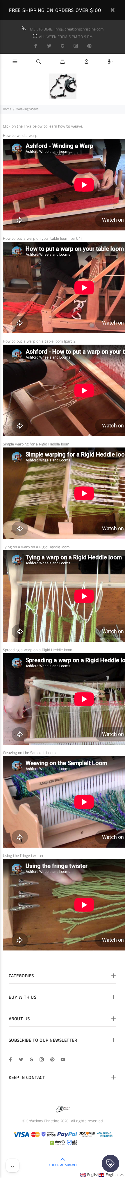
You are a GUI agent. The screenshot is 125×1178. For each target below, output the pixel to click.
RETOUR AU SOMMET (63, 1165)
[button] (92, 1174)
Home (7, 109)
